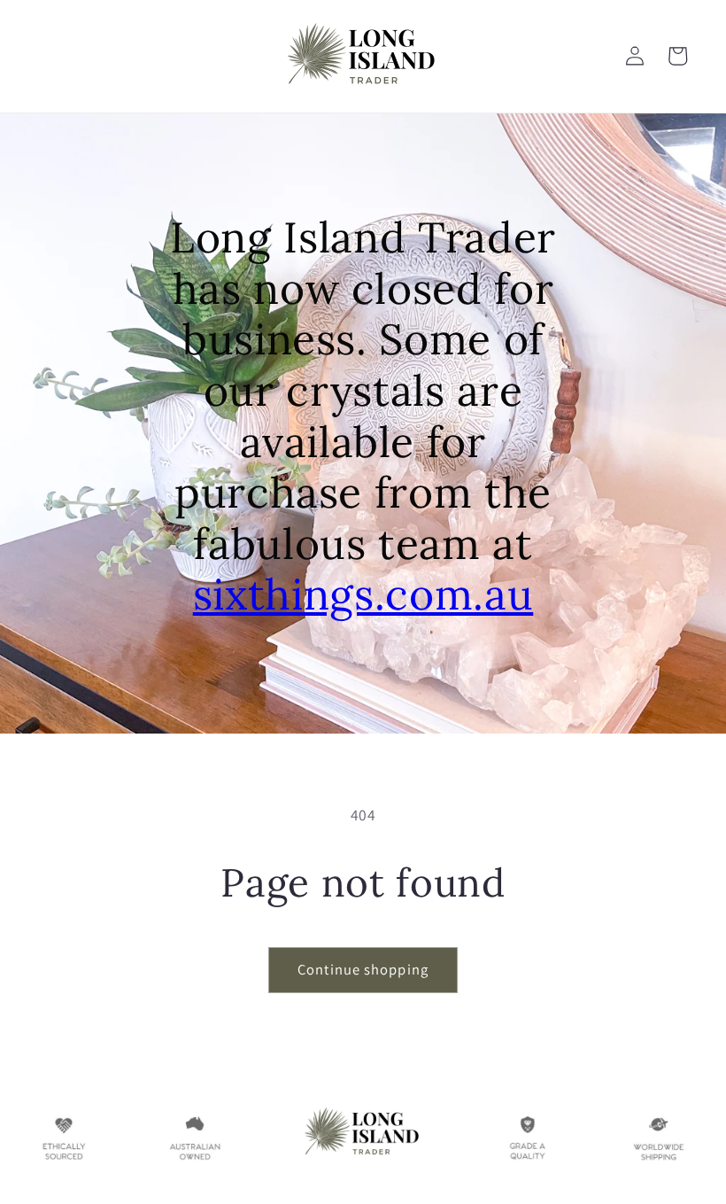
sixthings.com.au (363, 594)
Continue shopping (363, 969)
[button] (677, 56)
